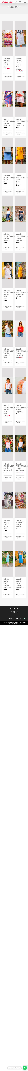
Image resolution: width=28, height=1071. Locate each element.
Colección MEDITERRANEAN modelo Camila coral (9, 467)
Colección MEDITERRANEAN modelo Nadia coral (22, 122)
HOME (10, 618)
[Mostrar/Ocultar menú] (24, 2)
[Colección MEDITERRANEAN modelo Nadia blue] (7, 155)
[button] (25, 1068)
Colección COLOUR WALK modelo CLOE (7, 524)
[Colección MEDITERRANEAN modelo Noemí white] (7, 385)
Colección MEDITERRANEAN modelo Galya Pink (22, 408)
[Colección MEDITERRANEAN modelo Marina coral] (7, 270)
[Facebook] (11, 612)
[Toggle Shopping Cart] (16, 1)
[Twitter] (14, 612)
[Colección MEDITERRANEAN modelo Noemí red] (20, 329)
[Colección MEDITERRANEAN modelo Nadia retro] (7, 99)
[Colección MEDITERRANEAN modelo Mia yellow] (20, 270)
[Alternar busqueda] (20, 1)
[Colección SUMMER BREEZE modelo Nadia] (7, 38)
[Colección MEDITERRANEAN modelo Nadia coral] (20, 99)
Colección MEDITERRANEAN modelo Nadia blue (9, 179)
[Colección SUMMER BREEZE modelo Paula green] (7, 559)
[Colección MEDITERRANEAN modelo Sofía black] (20, 214)
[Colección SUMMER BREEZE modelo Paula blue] (20, 559)
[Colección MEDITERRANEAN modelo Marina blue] (7, 329)
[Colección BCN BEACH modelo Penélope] (20, 500)
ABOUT (17, 618)
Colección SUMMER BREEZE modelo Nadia (7, 63)
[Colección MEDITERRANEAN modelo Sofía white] (7, 214)
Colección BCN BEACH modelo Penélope (20, 523)
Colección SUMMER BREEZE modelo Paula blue (19, 583)
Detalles (10, 76)
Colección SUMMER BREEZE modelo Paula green (8, 583)
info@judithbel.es (16, 623)
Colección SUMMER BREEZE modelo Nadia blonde (19, 64)
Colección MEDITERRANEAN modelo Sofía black (22, 237)
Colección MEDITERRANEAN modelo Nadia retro (9, 122)
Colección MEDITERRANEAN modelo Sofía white (9, 237)
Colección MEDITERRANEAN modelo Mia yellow (22, 293)
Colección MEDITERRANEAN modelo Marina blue (9, 352)
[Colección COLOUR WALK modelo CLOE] (7, 500)
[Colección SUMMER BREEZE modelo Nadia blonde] (20, 38)
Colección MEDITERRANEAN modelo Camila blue (22, 467)
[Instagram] (17, 612)
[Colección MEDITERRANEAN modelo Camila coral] (7, 443)
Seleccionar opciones (6, 77)
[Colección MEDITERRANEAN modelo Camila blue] (20, 443)
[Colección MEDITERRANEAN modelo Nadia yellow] (20, 155)
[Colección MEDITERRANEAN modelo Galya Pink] (20, 385)
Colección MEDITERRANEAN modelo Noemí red (22, 352)
